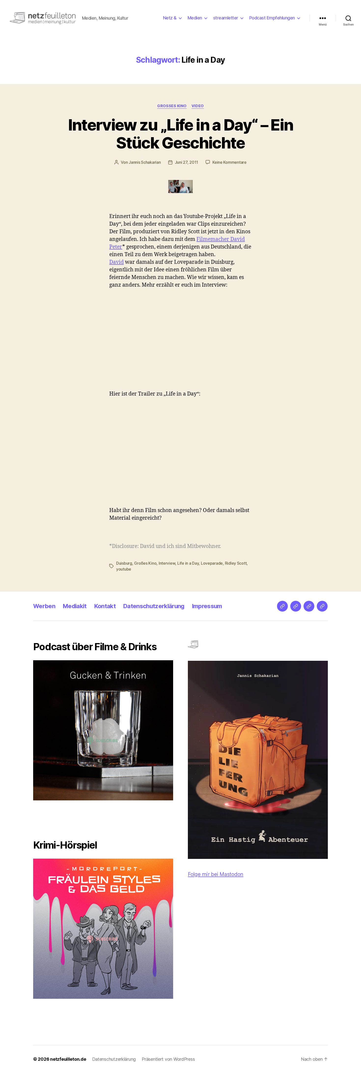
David (116, 262)
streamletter (225, 17)
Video (198, 106)
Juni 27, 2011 (186, 162)
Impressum (207, 606)
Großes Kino (172, 106)
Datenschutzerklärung (153, 606)
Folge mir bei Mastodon (215, 874)
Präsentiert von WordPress (168, 1059)
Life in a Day (188, 563)
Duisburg (124, 563)
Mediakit (75, 606)
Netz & (170, 17)
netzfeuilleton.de (68, 1059)
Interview (167, 563)
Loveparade (212, 563)
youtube (123, 569)
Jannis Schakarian (145, 162)
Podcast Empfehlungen (272, 17)
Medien (195, 17)
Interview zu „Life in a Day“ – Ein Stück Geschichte (180, 133)
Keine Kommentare (229, 162)
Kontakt (105, 606)
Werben (44, 606)
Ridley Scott (236, 563)
